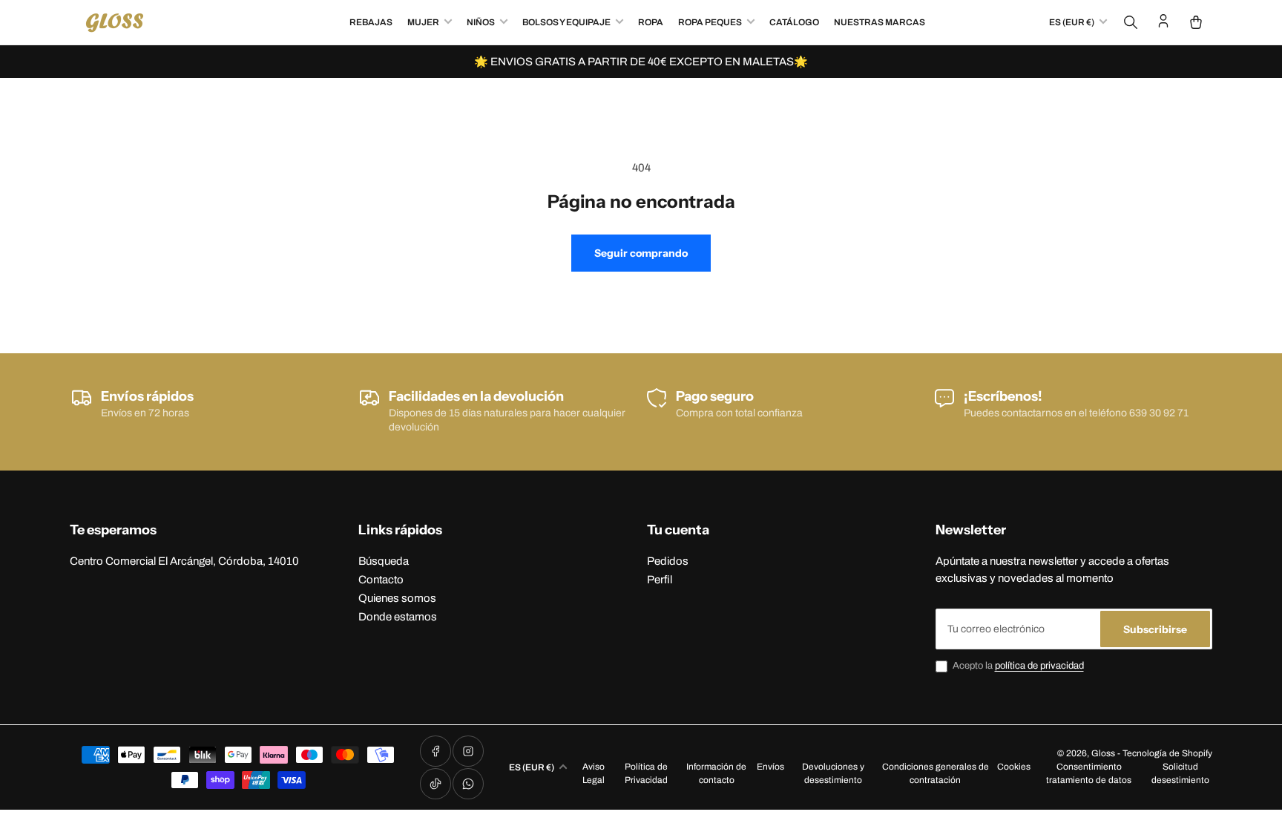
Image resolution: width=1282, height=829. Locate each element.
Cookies (1013, 766)
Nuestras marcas (879, 22)
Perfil (659, 580)
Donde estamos (397, 617)
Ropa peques (710, 22)
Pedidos (667, 561)
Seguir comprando (641, 253)
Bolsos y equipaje (566, 22)
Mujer (423, 22)
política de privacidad (1039, 666)
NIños (481, 22)
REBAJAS (370, 22)
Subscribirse (1155, 629)
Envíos (770, 766)
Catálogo (794, 22)
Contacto (381, 580)
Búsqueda (383, 561)
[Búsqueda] (1130, 22)
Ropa (650, 22)
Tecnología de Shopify (1167, 753)
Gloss (1103, 753)
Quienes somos (397, 598)
